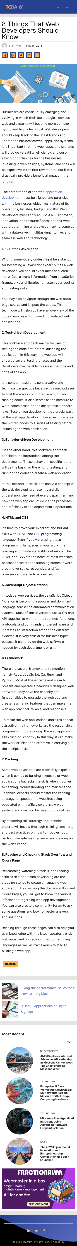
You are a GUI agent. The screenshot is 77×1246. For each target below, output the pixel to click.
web (14, 770)
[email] (37, 55)
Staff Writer (15, 45)
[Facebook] (44, 1230)
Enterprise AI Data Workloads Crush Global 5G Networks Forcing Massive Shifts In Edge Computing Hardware (56, 1093)
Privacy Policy (42, 1241)
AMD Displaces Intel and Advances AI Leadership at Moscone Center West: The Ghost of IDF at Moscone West (56, 1062)
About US (58, 1241)
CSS (37, 534)
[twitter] (21, 55)
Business (10, 964)
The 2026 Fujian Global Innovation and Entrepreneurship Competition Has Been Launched (55, 1153)
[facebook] (5, 55)
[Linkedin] (28, 1230)
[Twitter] (36, 1230)
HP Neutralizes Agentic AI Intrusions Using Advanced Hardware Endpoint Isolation (57, 1123)
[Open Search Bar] (57, 6)
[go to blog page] (69, 1042)
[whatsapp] (13, 55)
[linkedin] (29, 55)
